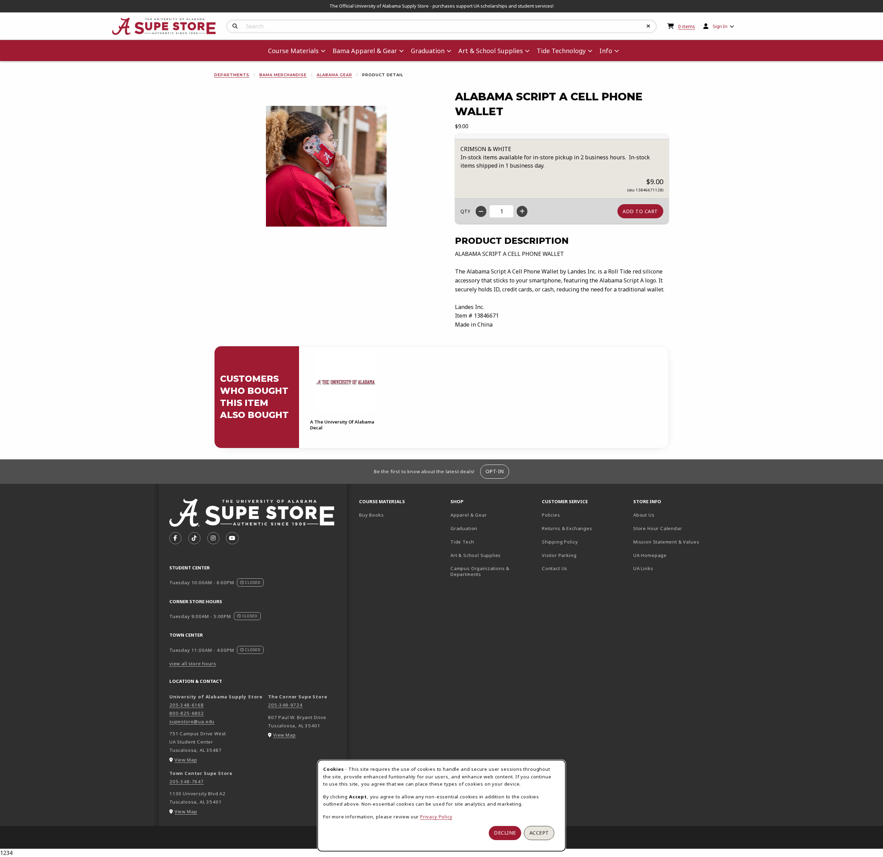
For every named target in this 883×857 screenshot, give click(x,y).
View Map (186, 760)
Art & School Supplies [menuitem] (490, 51)
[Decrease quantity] (481, 211)
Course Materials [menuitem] (293, 51)
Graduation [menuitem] (428, 51)
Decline (505, 832)
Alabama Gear (334, 74)
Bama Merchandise (283, 74)
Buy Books (371, 515)
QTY (465, 211)
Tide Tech (462, 542)
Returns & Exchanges (567, 528)
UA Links (643, 568)
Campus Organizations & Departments (489, 571)
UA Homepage (674, 555)
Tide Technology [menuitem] (561, 51)
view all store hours (192, 663)
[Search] (235, 26)
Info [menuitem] (605, 51)
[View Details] (345, 382)
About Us (644, 515)
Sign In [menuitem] (720, 26)
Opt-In (495, 471)
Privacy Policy (436, 817)
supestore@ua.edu (192, 721)
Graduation (463, 528)
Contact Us (554, 568)
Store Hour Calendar (676, 528)
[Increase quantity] (522, 211)
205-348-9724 (285, 705)
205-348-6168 (186, 705)
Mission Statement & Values (666, 542)
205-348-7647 (186, 781)
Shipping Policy (560, 542)
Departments (231, 74)
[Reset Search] (648, 26)
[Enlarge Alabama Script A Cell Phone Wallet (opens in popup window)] (326, 166)
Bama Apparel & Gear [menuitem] (365, 51)
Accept (539, 832)
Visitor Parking (559, 555)
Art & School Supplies (475, 555)
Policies (551, 515)
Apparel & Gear (468, 515)
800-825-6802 (186, 713)
